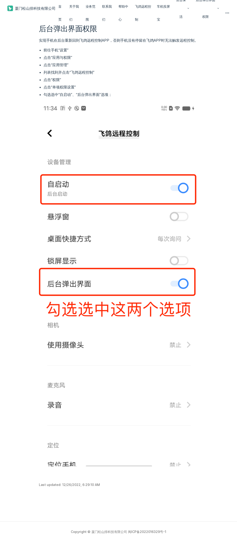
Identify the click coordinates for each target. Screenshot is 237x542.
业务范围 (90, 12)
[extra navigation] (227, 13)
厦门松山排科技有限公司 (35, 8)
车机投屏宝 (163, 12)
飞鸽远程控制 (143, 12)
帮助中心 (123, 12)
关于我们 (74, 12)
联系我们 (107, 12)
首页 (60, 12)
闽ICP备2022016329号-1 (147, 532)
